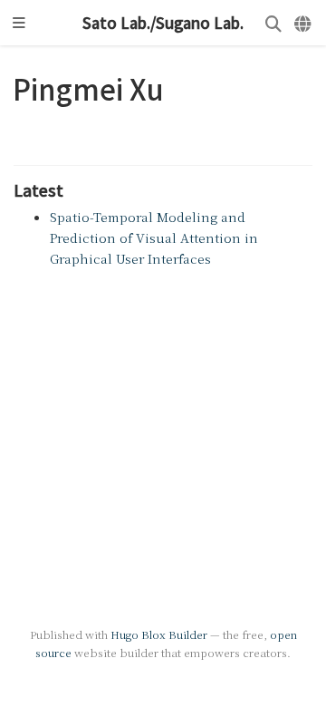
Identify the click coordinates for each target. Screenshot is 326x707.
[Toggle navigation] (19, 23)
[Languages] (303, 23)
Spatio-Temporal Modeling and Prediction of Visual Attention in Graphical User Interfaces (154, 237)
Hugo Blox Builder (158, 634)
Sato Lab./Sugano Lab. (163, 23)
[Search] (273, 23)
